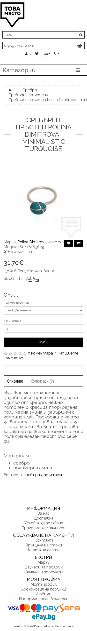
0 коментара (40, 353)
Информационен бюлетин (43, 599)
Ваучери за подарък (44, 567)
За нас (44, 513)
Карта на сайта (43, 550)
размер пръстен (17, 302)
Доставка (43, 518)
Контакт (43, 540)
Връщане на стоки (43, 545)
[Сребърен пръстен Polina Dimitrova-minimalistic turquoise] (43, 200)
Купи (43, 342)
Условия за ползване (43, 523)
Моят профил (43, 584)
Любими (43, 594)
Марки (43, 562)
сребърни (32, 475)
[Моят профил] (28, 54)
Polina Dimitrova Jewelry (39, 242)
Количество (12, 321)
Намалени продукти (43, 572)
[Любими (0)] (37, 54)
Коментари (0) (42, 381)
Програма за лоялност (43, 528)
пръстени (53, 475)
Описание (15, 381)
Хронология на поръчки (43, 589)
